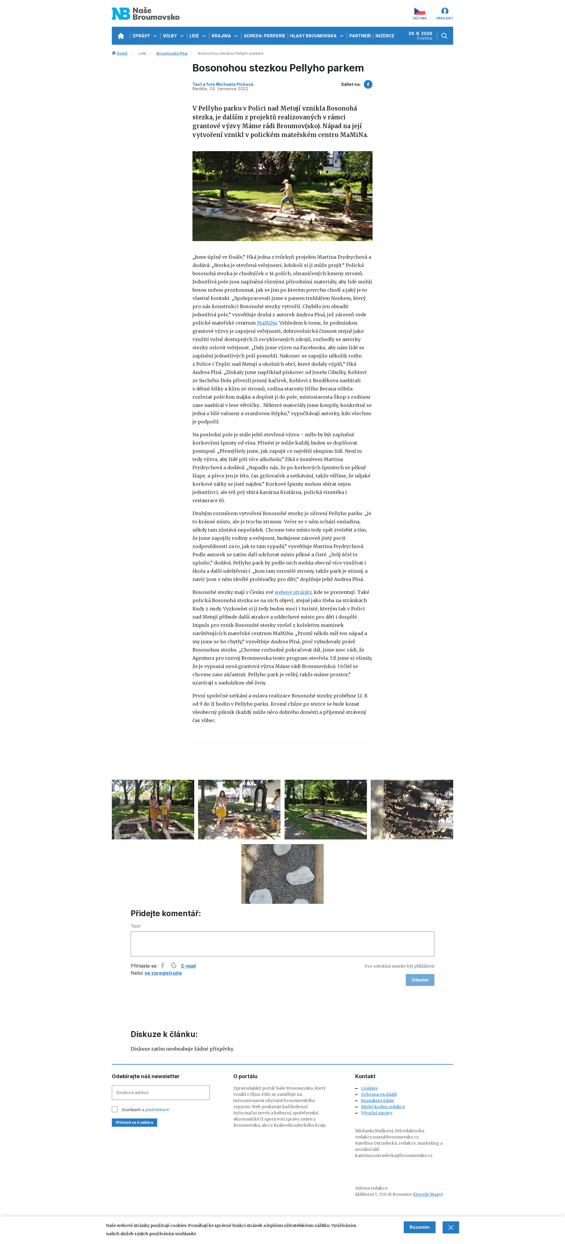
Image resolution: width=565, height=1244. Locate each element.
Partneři (360, 35)
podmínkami (157, 1109)
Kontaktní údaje (377, 1100)
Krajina (222, 35)
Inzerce (384, 35)
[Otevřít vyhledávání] (445, 36)
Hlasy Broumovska (314, 35)
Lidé (195, 35)
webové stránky (293, 592)
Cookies (369, 1088)
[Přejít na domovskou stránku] (121, 36)
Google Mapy (427, 1194)
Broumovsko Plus (172, 53)
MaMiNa (267, 323)
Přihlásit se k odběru (134, 1122)
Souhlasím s (145, 1109)
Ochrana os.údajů (379, 1094)
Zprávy (141, 35)
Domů (122, 53)
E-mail (188, 966)
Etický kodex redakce (383, 1106)
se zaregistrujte (163, 973)
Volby (170, 35)
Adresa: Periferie (264, 35)
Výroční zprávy (377, 1113)
